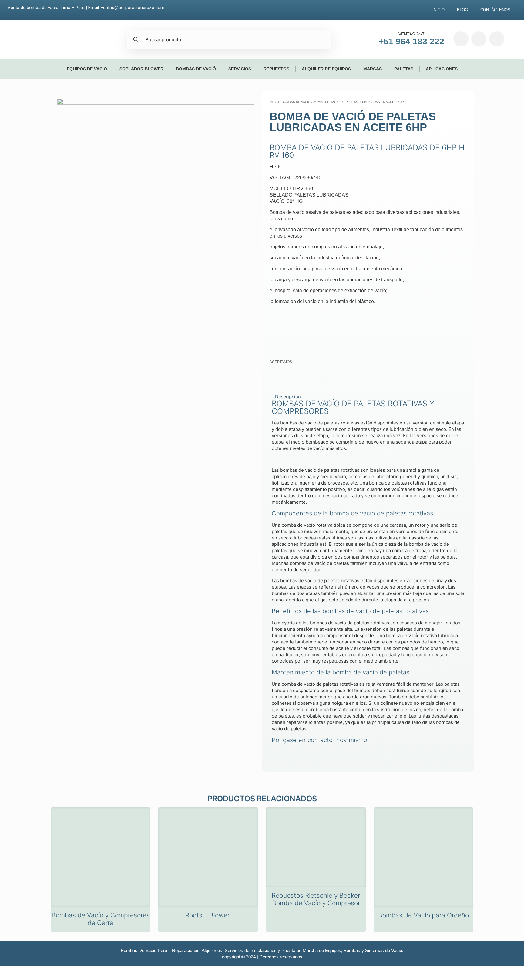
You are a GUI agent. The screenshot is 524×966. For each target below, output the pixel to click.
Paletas (403, 68)
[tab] (368, 396)
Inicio (438, 10)
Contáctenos (495, 10)
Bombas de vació (196, 68)
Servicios (239, 68)
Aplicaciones (442, 68)
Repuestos (276, 68)
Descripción (288, 397)
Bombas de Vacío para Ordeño (423, 915)
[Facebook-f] (461, 38)
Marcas (372, 68)
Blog (462, 10)
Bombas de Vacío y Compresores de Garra (101, 919)
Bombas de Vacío (296, 101)
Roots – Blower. (208, 915)
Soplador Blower (141, 68)
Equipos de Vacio (87, 68)
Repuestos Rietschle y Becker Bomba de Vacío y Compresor (316, 899)
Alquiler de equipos (326, 68)
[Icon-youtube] (496, 38)
